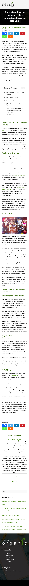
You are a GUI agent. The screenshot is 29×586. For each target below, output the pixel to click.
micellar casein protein (19, 175)
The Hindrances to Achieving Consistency (14, 105)
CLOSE (22, 88)
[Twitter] (10, 33)
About (8, 553)
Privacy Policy (10, 559)
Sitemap (8, 561)
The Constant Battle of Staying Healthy (15, 93)
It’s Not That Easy (12, 101)
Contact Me (9, 555)
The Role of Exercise (12, 97)
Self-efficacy (11, 114)
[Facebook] (4, 33)
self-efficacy (15, 375)
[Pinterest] (22, 33)
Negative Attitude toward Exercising (14, 111)
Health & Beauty (17, 27)
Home (8, 557)
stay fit (3, 130)
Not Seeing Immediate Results (15, 108)
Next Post (14, 481)
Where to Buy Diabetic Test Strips (11, 515)
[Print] (10, 36)
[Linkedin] (16, 33)
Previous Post (14, 477)
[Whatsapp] (4, 36)
